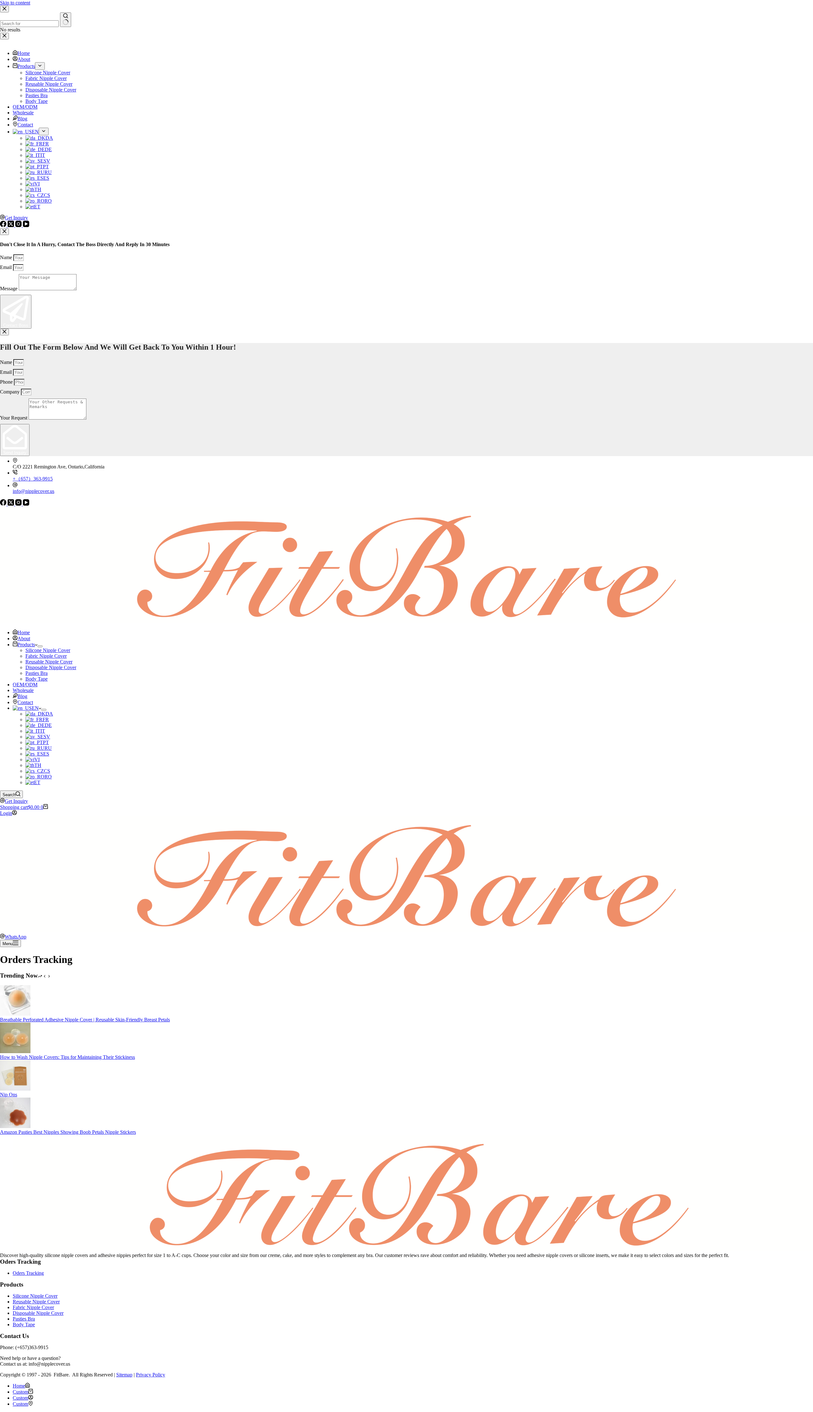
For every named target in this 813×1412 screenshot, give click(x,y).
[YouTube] (26, 504)
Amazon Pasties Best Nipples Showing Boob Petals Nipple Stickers (68, 1132)
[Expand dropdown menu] (40, 646)
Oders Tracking (28, 1273)
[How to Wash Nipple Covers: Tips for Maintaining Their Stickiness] (15, 1051)
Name (6, 257)
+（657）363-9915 (33, 478)
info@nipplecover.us (33, 491)
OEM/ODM (25, 684)
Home (23, 632)
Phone (7, 382)
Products (26, 644)
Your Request (14, 417)
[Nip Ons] (15, 1089)
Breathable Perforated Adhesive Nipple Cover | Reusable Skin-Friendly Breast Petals (85, 1019)
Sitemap (124, 1374)
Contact (25, 702)
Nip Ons (8, 1094)
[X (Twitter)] (11, 504)
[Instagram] (19, 504)
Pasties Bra (36, 673)
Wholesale (23, 690)
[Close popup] (4, 231)
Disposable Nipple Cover (50, 667)
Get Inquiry (16, 801)
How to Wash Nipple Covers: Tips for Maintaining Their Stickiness (67, 1057)
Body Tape (36, 679)
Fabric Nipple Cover (46, 656)
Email (6, 267)
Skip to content (15, 2)
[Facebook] (4, 504)
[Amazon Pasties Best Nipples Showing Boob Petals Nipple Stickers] (15, 1126)
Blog (22, 696)
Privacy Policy (150, 1374)
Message (9, 288)
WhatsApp (15, 936)
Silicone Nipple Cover (47, 650)
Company (10, 391)
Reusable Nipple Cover (48, 661)
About (23, 638)
